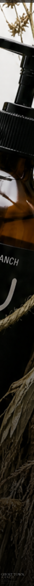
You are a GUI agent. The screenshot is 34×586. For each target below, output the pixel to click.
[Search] (28, 1)
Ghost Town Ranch (4, 1)
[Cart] (30, 1)
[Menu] (32, 1)
